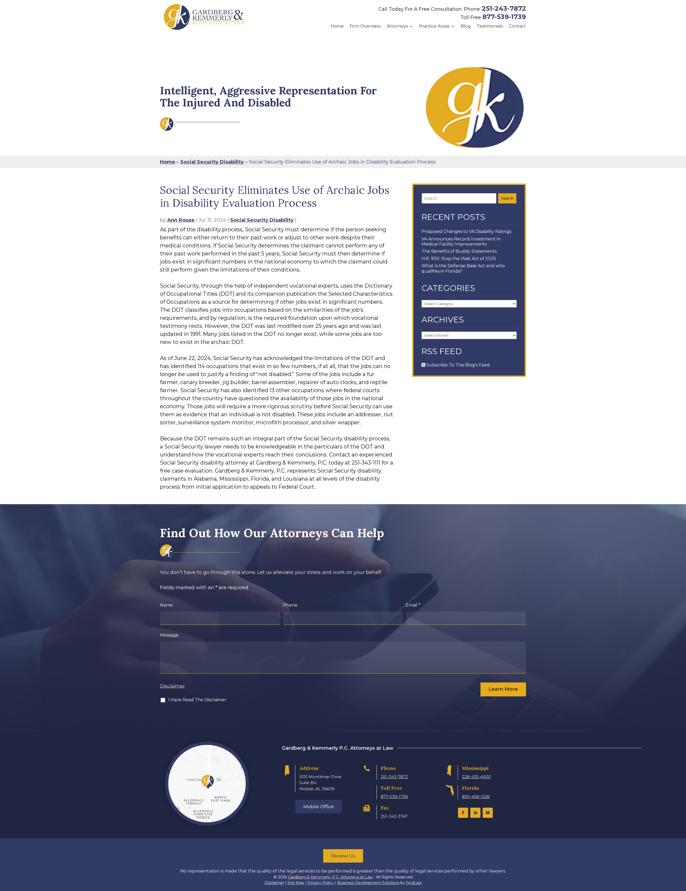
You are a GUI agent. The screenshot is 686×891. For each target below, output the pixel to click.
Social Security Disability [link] (262, 220)
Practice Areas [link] (434, 26)
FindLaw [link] (414, 882)
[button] (463, 813)
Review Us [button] (343, 856)
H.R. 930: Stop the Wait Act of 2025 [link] (459, 258)
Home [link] (337, 26)
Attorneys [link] (397, 26)
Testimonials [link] (490, 26)
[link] (204, 16)
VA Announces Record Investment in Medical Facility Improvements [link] (461, 241)
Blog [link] (466, 26)
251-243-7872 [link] (504, 8)
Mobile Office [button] (318, 806)
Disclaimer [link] (274, 882)
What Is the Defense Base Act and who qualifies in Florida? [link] (463, 268)
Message (169, 635)
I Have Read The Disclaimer (197, 699)
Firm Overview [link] (365, 26)
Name (166, 605)
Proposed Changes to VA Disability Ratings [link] (466, 231)
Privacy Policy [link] (321, 882)
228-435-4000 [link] (476, 776)
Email (413, 605)
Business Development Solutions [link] (368, 882)
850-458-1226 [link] (476, 796)
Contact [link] (517, 26)
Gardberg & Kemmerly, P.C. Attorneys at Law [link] (330, 877)
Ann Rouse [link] (181, 220)
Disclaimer (172, 686)
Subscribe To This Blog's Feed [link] (457, 364)
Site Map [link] (296, 882)
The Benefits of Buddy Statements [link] (459, 251)
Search (507, 198)
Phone (290, 605)
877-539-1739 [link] (504, 17)
